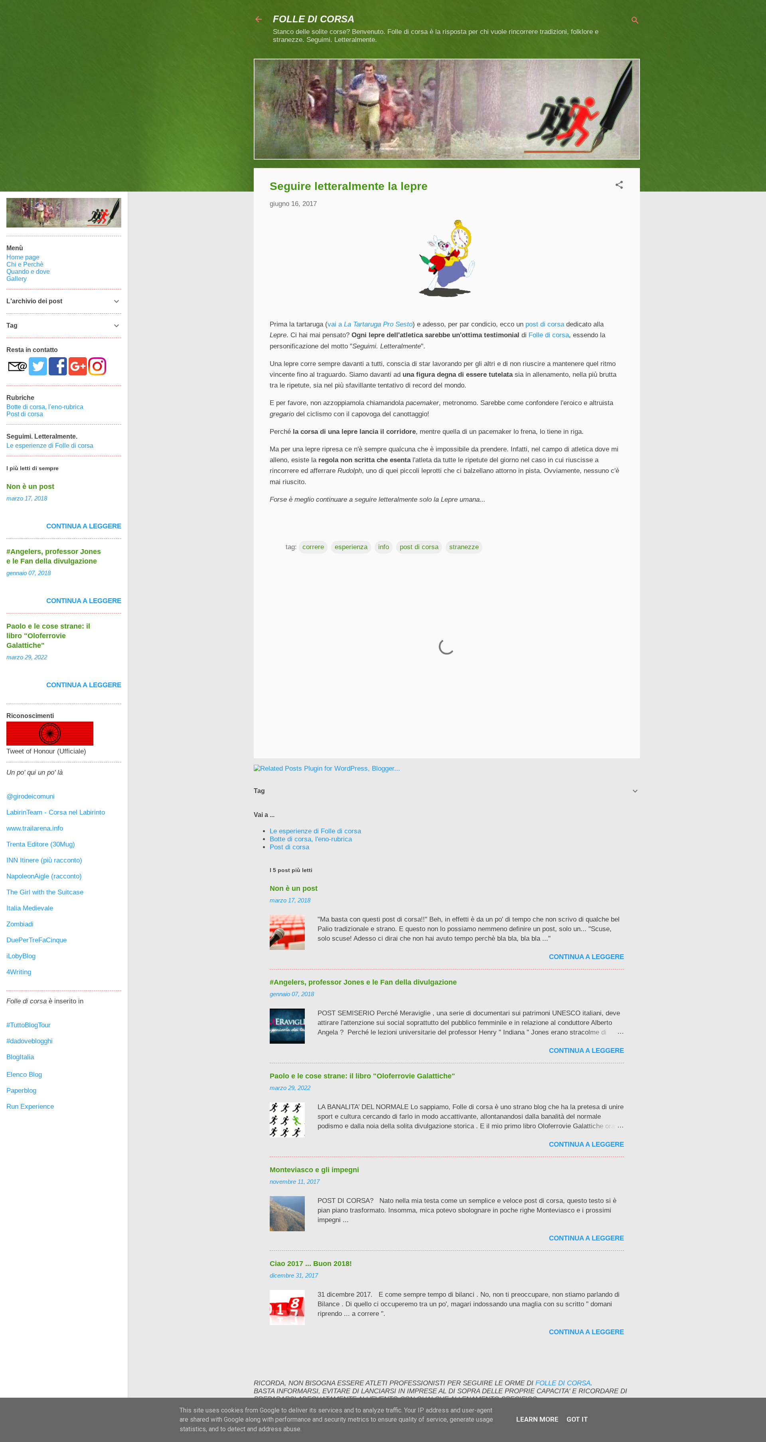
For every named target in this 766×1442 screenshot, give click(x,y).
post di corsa (544, 324)
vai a (370, 324)
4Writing (18, 972)
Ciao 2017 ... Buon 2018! (311, 1264)
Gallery (16, 278)
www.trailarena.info (34, 828)
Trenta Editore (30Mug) (40, 844)
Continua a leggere (586, 957)
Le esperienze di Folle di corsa (315, 831)
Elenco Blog (24, 1074)
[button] (619, 186)
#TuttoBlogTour (28, 1025)
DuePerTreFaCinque (36, 940)
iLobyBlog (21, 956)
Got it (577, 1419)
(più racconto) (61, 860)
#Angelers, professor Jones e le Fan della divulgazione (363, 982)
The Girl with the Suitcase (44, 892)
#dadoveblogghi (29, 1041)
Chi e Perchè (24, 264)
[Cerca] (635, 22)
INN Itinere (22, 860)
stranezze (464, 547)
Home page (22, 257)
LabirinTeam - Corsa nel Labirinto (55, 812)
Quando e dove (28, 271)
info (383, 547)
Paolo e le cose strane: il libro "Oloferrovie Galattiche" (362, 1076)
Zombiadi (20, 924)
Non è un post (294, 888)
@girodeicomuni (30, 796)
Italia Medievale (29, 908)
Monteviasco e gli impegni (314, 1170)
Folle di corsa (549, 335)
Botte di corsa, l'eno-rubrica (311, 839)
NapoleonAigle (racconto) (44, 876)
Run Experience (30, 1106)
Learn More (537, 1419)
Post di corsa (289, 847)
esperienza (351, 547)
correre (313, 547)
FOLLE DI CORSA (313, 19)
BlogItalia (20, 1057)
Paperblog (21, 1090)
